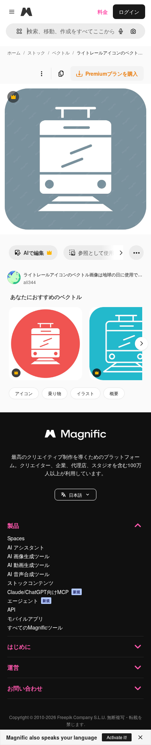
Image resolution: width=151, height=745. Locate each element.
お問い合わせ (25, 688)
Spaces (16, 538)
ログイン (129, 11)
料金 (102, 11)
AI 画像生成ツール (28, 556)
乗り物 (54, 393)
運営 (13, 667)
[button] (75, 494)
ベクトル (61, 52)
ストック (36, 52)
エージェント (28, 600)
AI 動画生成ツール (28, 564)
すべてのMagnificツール (35, 627)
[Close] (140, 737)
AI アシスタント (25, 547)
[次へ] (121, 252)
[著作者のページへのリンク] (14, 278)
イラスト (85, 393)
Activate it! (117, 737)
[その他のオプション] (41, 73)
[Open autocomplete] (16, 31)
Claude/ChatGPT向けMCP (43, 591)
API (11, 609)
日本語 (75, 495)
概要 (114, 393)
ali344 (29, 282)
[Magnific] (75, 435)
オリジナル (50, 98)
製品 (13, 525)
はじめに (19, 646)
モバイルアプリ (25, 618)
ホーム (14, 52)
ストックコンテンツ (30, 582)
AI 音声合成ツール (28, 574)
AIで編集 (29, 254)
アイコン (24, 393)
